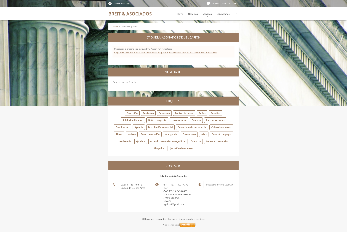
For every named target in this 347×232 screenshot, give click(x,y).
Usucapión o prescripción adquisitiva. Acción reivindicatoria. (143, 48)
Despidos (215, 113)
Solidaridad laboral (133, 120)
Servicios (207, 13)
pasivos (132, 134)
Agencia (138, 127)
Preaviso (196, 120)
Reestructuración (150, 134)
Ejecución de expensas (181, 148)
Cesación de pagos (221, 134)
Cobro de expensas (221, 127)
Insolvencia (125, 141)
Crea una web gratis (171, 225)
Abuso (119, 134)
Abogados (159, 148)
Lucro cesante (179, 120)
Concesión (132, 113)
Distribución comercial (160, 127)
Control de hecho (184, 113)
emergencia (171, 134)
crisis (204, 134)
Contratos (148, 113)
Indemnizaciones (215, 120)
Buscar (110, 3)
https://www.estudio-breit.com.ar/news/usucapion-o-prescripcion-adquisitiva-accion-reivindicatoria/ (165, 52)
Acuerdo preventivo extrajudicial (168, 141)
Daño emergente (157, 120)
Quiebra (140, 141)
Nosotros (193, 13)
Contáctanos (223, 13)
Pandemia (164, 113)
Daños (202, 113)
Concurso (196, 141)
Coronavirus (189, 134)
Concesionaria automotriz (192, 127)
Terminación (122, 127)
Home (180, 13)
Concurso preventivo (217, 141)
